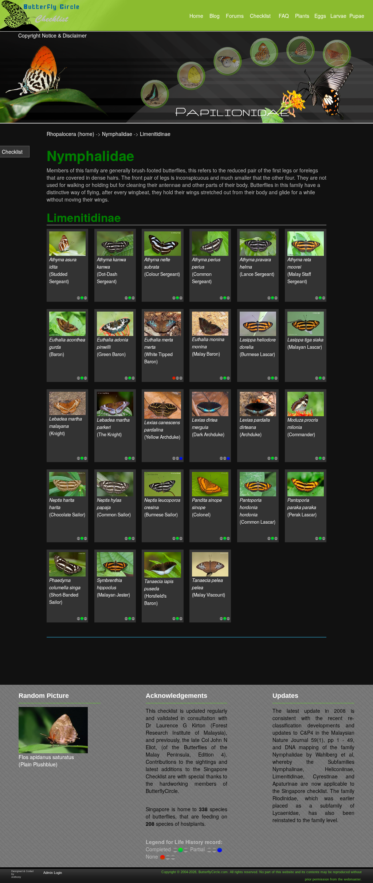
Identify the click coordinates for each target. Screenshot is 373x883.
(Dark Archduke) (208, 427)
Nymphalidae (117, 133)
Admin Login (52, 873)
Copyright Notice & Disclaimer (52, 35)
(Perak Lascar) (302, 507)
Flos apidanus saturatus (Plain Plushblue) (46, 760)
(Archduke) (255, 427)
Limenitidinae (155, 133)
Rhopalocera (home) (70, 133)
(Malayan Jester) (113, 587)
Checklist (12, 151)
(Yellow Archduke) (162, 429)
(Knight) (65, 426)
